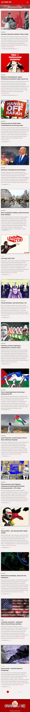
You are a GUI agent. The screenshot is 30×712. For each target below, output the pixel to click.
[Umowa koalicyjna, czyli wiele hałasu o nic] (15, 288)
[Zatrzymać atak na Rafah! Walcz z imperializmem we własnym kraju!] (15, 109)
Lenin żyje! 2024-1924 (8, 258)
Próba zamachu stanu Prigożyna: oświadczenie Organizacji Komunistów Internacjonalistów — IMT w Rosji (12, 486)
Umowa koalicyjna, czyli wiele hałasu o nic (14, 303)
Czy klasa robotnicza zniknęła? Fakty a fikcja (14, 34)
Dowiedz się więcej (10, 46)
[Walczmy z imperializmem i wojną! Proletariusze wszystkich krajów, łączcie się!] (15, 63)
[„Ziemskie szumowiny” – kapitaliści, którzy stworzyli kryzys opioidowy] (15, 608)
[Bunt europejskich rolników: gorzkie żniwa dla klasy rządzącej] (15, 198)
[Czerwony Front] (10, 2)
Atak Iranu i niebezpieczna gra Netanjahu (13, 170)
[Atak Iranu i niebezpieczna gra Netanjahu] (15, 155)
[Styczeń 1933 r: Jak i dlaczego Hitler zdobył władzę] (15, 516)
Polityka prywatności (15, 710)
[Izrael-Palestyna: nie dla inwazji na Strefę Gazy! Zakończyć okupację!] (15, 423)
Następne (20, 691)
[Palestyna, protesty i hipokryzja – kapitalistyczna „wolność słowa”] (15, 331)
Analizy (2, 619)
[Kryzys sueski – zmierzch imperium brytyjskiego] (15, 654)
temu (17, 48)
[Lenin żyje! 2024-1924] (15, 244)
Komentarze (3, 32)
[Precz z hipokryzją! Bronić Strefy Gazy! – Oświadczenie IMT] (15, 378)
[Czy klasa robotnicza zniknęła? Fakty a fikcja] (15, 20)
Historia (2, 256)
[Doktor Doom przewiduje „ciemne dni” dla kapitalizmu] (15, 561)
